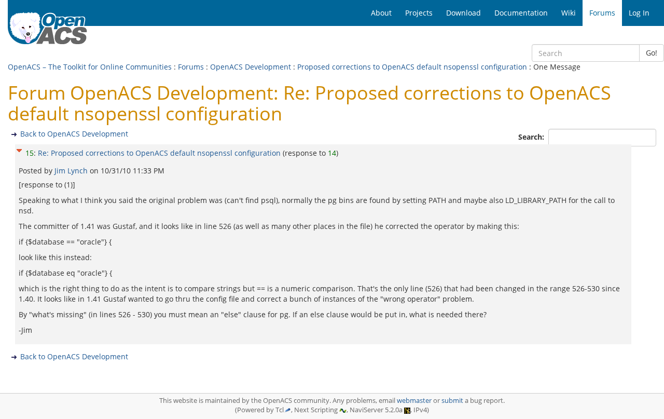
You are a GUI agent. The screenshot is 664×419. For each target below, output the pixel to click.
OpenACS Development (250, 67)
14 (332, 153)
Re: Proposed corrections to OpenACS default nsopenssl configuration (159, 153)
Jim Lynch (72, 170)
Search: (532, 137)
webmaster (414, 400)
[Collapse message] (19, 149)
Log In (639, 13)
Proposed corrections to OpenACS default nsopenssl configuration (412, 67)
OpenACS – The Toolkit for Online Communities (90, 67)
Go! (651, 53)
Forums (191, 67)
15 (29, 153)
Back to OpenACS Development (74, 134)
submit (452, 400)
